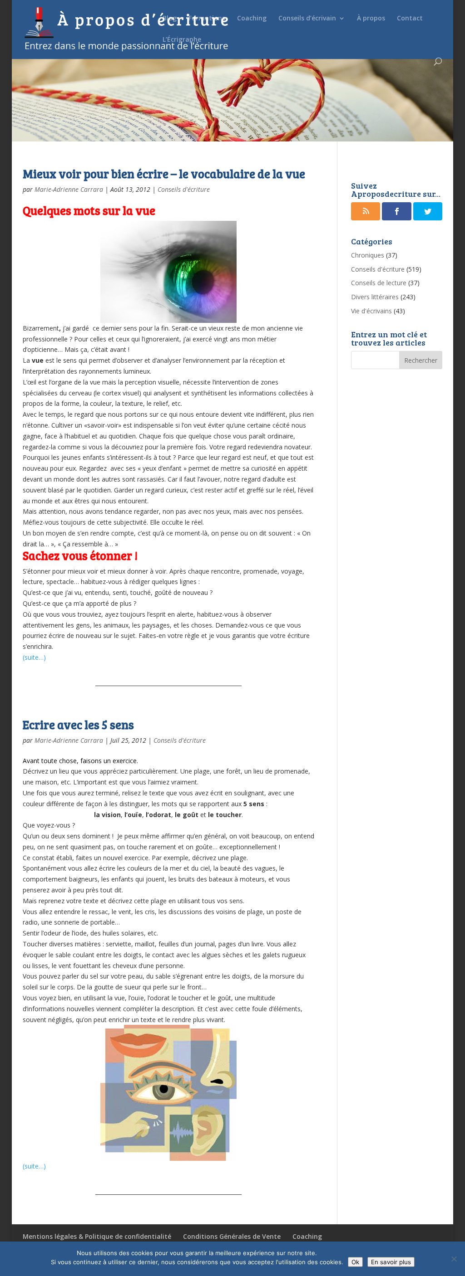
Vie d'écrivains (371, 311)
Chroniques (367, 255)
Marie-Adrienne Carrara (69, 189)
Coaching (252, 18)
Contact (410, 18)
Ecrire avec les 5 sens (78, 724)
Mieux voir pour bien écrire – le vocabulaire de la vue (164, 173)
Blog (170, 18)
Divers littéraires (375, 296)
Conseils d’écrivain (307, 18)
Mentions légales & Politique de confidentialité (97, 1236)
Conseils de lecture (378, 282)
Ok (355, 1262)
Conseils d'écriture (184, 189)
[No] (453, 1258)
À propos (371, 18)
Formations (206, 18)
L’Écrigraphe (182, 40)
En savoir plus (391, 1262)
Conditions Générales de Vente (232, 1236)
